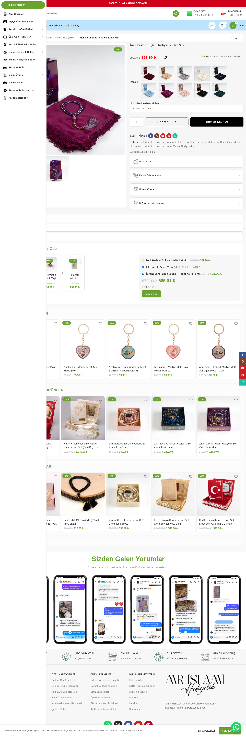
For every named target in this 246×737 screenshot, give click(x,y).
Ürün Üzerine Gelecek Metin (145, 103)
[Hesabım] (212, 25)
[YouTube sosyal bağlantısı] (162, 135)
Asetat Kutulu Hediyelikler (181, 142)
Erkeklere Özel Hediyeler (65, 685)
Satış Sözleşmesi (99, 691)
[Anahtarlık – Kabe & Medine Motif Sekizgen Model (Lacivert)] (128, 341)
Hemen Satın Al (217, 121)
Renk (133, 81)
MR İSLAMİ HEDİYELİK (142, 674)
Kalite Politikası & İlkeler (142, 685)
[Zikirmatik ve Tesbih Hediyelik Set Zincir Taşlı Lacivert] (173, 418)
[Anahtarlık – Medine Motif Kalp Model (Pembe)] (173, 341)
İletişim (133, 703)
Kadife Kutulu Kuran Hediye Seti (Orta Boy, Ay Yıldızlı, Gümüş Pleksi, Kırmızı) (216, 524)
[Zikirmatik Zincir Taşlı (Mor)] (50, 264)
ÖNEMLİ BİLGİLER (101, 674)
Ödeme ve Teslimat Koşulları (105, 680)
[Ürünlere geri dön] (236, 38)
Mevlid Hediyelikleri (65, 37)
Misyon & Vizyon (138, 691)
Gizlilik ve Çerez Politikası (104, 703)
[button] (236, 727)
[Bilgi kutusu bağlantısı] (200, 13)
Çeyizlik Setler (59, 709)
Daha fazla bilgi (206, 731)
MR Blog (133, 697)
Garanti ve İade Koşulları (103, 685)
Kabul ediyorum (230, 731)
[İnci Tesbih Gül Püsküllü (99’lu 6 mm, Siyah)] (83, 494)
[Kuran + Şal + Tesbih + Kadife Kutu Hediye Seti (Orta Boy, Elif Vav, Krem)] (83, 418)
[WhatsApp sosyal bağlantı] (175, 135)
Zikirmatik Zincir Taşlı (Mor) (50, 278)
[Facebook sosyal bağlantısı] (150, 135)
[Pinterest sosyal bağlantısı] (168, 135)
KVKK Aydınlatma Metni (103, 709)
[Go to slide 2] (71, 152)
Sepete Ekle (166, 122)
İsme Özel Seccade (62, 697)
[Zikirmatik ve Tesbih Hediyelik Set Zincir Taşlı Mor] (218, 418)
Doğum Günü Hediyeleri (64, 680)
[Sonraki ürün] (240, 38)
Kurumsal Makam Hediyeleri (67, 703)
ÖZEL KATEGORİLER (64, 674)
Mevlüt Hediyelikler (155, 146)
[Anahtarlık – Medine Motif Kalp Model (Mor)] (83, 341)
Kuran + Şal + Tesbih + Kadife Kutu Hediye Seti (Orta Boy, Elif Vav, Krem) (81, 447)
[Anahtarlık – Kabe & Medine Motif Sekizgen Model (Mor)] (218, 341)
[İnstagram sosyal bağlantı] (156, 135)
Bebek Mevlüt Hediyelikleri (211, 142)
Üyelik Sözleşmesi (100, 697)
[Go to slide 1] (68, 152)
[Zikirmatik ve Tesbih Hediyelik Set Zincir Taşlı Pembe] (128, 418)
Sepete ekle (151, 294)
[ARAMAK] (176, 13)
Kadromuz (134, 709)
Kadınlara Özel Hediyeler (65, 691)
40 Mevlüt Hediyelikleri (153, 142)
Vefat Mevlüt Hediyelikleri (180, 146)
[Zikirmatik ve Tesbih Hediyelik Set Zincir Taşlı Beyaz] (128, 494)
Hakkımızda (135, 680)
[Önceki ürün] (232, 38)
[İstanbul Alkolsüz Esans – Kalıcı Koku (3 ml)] (75, 264)
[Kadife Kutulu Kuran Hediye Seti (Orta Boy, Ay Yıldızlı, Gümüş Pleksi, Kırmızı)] (218, 494)
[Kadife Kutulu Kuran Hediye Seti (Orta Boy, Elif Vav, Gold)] (173, 494)
